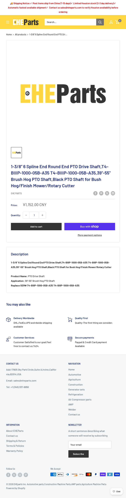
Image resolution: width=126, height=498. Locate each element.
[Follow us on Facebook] (8, 475)
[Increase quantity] (42, 215)
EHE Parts (16, 193)
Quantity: (16, 215)
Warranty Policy (14, 450)
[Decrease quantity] (26, 215)
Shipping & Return (16, 440)
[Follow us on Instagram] (20, 475)
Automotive (74, 374)
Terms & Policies (15, 445)
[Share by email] (113, 193)
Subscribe (78, 453)
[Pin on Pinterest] (101, 193)
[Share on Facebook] (95, 193)
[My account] (111, 22)
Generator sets (76, 389)
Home (9, 34)
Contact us (74, 414)
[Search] (100, 22)
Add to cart (36, 226)
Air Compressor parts (79, 399)
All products (20, 34)
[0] (117, 22)
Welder (72, 409)
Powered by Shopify (15, 488)
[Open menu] (7, 22)
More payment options (90, 235)
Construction (75, 384)
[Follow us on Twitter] (14, 475)
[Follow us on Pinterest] (26, 475)
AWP (70, 404)
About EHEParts (15, 430)
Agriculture (74, 379)
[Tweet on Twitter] (107, 193)
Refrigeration (75, 394)
